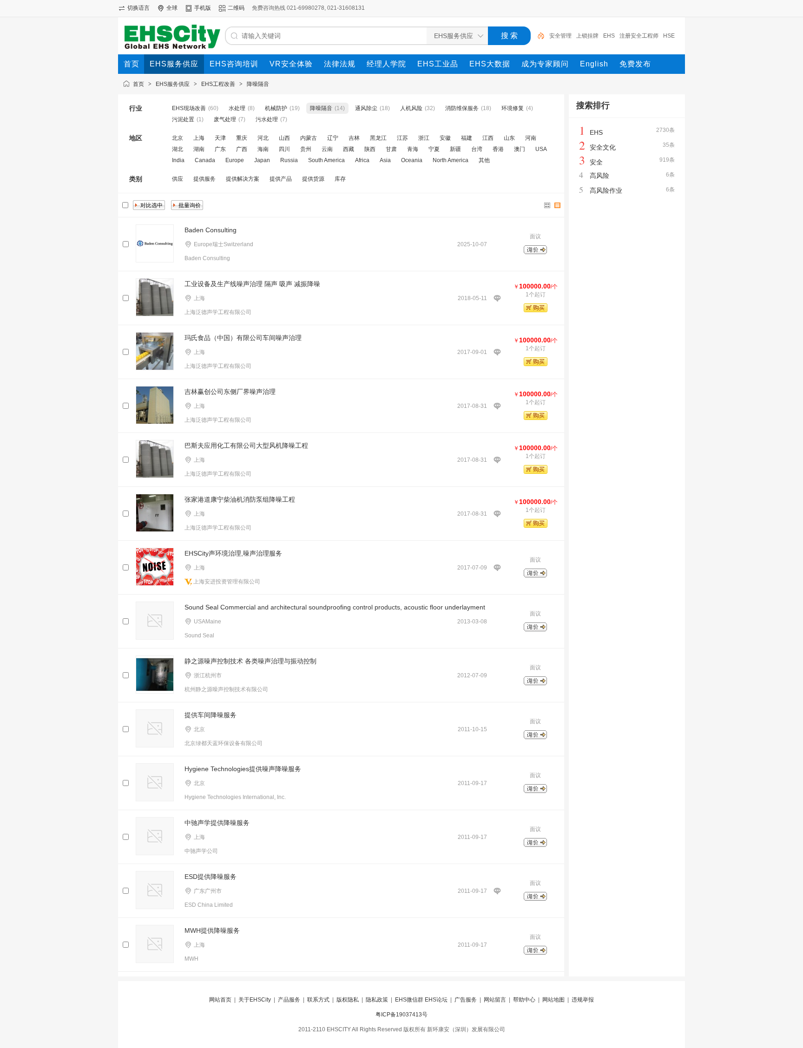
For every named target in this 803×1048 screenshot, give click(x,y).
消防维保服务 (462, 108)
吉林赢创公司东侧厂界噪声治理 (230, 391)
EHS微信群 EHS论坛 (421, 999)
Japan (262, 160)
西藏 (348, 149)
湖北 (177, 149)
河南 (530, 138)
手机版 (202, 8)
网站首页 (220, 999)
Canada (205, 160)
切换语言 (138, 8)
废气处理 (225, 119)
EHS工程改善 (218, 84)
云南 (327, 149)
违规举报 (583, 999)
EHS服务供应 (173, 84)
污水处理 (267, 119)
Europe (234, 160)
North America (450, 160)
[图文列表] (557, 205)
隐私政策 (377, 999)
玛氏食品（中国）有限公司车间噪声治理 (243, 337)
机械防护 (276, 108)
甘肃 (391, 149)
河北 (263, 138)
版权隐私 (347, 999)
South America (326, 160)
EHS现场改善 (189, 108)
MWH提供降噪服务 (212, 930)
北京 (177, 138)
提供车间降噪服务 (210, 715)
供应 (177, 179)
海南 (263, 149)
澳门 (519, 149)
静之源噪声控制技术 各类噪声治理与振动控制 (250, 661)
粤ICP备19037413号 (401, 1014)
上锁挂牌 (587, 36)
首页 (138, 84)
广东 (220, 149)
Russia (289, 160)
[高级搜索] (538, 35)
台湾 (476, 149)
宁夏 (434, 149)
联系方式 (318, 999)
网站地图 (553, 999)
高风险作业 (606, 190)
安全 (596, 162)
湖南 (198, 149)
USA (541, 149)
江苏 (402, 138)
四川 (284, 149)
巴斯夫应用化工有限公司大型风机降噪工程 (246, 445)
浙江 (423, 138)
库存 (340, 179)
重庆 (241, 138)
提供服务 (204, 179)
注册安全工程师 (638, 36)
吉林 (354, 138)
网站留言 (495, 999)
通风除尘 (366, 108)
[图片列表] (547, 205)
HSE (669, 36)
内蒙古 (308, 138)
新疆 (455, 149)
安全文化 (603, 147)
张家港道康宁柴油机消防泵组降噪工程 (239, 499)
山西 (284, 138)
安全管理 (560, 36)
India (178, 160)
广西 (241, 149)
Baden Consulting (210, 230)
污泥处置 (183, 119)
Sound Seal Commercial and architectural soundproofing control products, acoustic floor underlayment (334, 607)
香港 (498, 149)
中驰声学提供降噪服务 (217, 822)
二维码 (236, 8)
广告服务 (465, 999)
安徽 (445, 138)
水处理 (237, 108)
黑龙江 (378, 138)
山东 (509, 138)
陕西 (369, 149)
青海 (412, 149)
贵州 (305, 149)
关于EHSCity (254, 999)
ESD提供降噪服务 (210, 876)
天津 (220, 138)
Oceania (411, 160)
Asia (385, 160)
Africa (362, 160)
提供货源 (313, 179)
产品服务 (289, 999)
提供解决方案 (242, 179)
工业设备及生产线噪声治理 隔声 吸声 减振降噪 (252, 284)
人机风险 (411, 108)
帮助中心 (524, 999)
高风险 (599, 175)
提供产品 (281, 179)
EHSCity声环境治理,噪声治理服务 (233, 553)
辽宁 (332, 138)
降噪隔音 (258, 84)
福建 (466, 138)
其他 (484, 160)
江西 (488, 138)
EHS (609, 36)
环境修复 (512, 108)
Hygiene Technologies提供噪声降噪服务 (242, 769)
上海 (198, 138)
